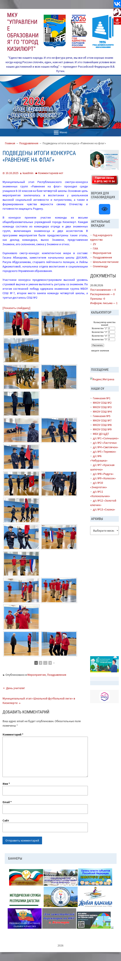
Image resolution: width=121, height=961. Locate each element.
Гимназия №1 (101, 398)
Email (7, 802)
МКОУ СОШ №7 (102, 420)
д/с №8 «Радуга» (103, 474)
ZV (94, 244)
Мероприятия (36, 674)
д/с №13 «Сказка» (104, 509)
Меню (63, 132)
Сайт (6, 820)
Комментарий (13, 734)
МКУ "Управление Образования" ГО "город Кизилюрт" (23, 32)
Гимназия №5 (101, 416)
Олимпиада (100, 266)
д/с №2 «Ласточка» (105, 442)
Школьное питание (105, 262)
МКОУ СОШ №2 (102, 402)
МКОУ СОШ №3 (102, 407)
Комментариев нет (50, 173)
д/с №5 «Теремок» (104, 451)
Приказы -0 (97, 298)
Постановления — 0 (103, 289)
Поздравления (56, 674)
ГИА (95, 248)
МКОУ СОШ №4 (102, 411)
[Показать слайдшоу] (16, 308)
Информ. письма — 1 (103, 303)
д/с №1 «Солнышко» (106, 438)
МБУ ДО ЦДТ (101, 434)
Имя (6, 783)
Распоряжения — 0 (102, 294)
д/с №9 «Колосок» (104, 478)
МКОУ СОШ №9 (102, 429)
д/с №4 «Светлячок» (105, 447)
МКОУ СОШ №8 (102, 425)
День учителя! (15, 688)
